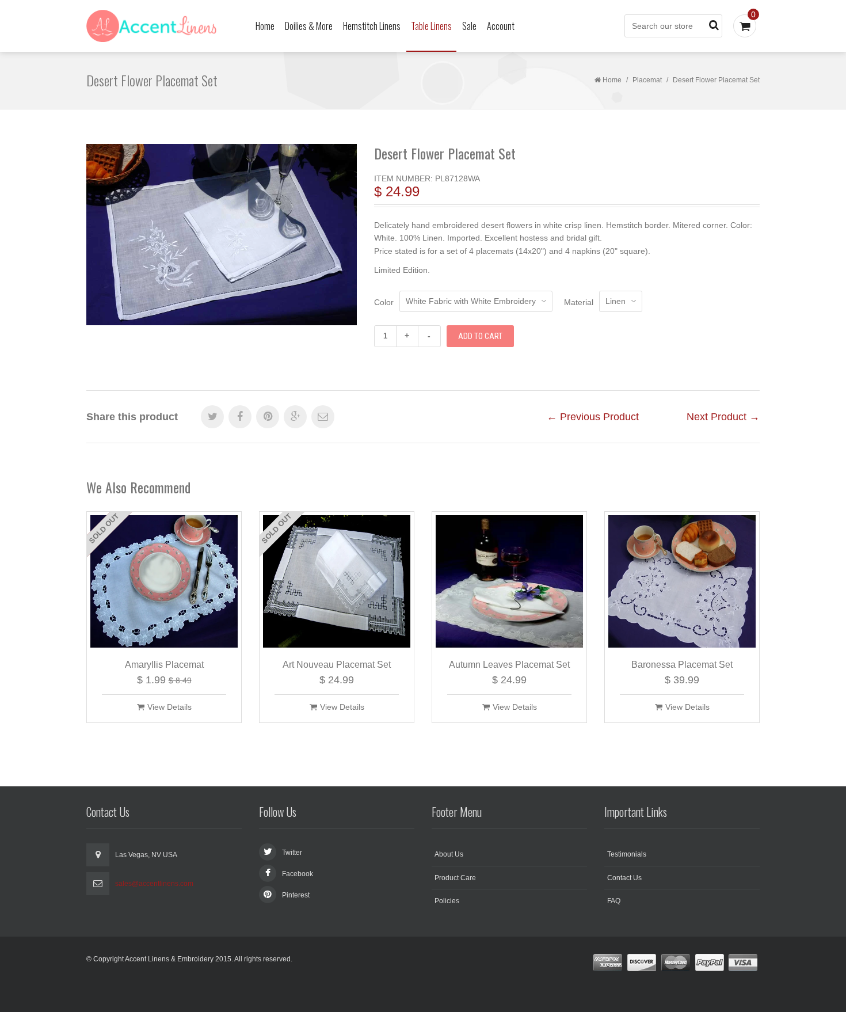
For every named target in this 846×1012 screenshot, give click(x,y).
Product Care (455, 878)
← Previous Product (593, 417)
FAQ (613, 901)
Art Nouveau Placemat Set (337, 664)
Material (578, 302)
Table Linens (431, 26)
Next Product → (723, 417)
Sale (469, 26)
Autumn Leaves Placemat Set (509, 664)
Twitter (292, 853)
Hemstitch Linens (372, 26)
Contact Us (624, 878)
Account (501, 26)
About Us (449, 854)
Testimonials (626, 854)
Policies (447, 901)
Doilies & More (309, 26)
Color (384, 302)
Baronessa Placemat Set (682, 664)
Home (265, 26)
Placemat (647, 80)
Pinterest (296, 895)
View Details (169, 707)
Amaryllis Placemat (164, 664)
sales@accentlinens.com (154, 884)
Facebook (297, 874)
